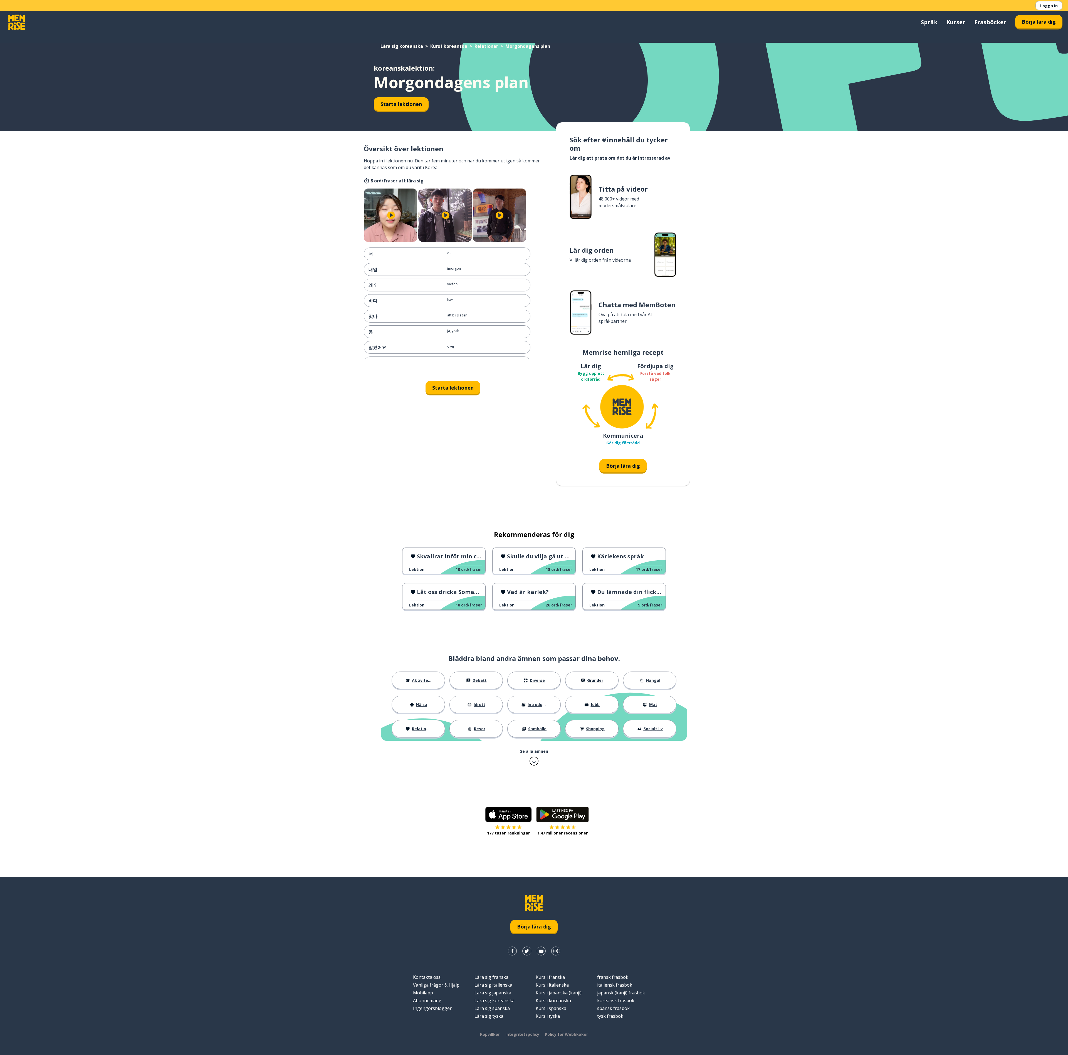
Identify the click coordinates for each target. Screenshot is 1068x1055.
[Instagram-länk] (555, 951)
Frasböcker (990, 22)
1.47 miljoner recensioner (562, 833)
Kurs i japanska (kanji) (559, 993)
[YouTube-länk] (541, 951)
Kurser (955, 22)
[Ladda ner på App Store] (508, 814)
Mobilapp (423, 993)
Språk (929, 22)
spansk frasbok (613, 1008)
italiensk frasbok (614, 985)
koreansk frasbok (615, 1000)
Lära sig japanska (492, 993)
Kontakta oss (427, 977)
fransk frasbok (612, 977)
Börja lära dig (1039, 21)
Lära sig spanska (492, 1008)
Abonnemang (427, 1000)
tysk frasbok (610, 1016)
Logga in (1049, 5)
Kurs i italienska (552, 985)
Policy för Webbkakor (566, 1034)
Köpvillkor (490, 1034)
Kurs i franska (550, 977)
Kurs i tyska (548, 1016)
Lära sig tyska (488, 1016)
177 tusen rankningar (508, 833)
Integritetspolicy (522, 1034)
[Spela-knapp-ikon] (391, 215)
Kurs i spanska (551, 1008)
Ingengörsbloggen (433, 1008)
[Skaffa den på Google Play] (562, 814)
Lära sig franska (491, 977)
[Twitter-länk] (526, 951)
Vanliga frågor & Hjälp (436, 985)
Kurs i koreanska (448, 46)
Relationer (486, 46)
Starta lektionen (401, 104)
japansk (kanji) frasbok (621, 993)
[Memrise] (17, 22)
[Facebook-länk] (512, 951)
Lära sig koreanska (401, 46)
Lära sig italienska (493, 985)
